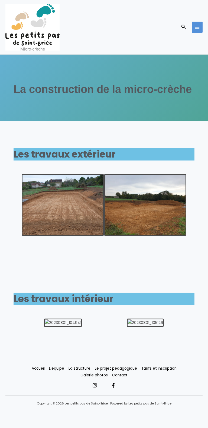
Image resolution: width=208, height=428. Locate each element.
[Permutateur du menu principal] (197, 27)
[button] (183, 27)
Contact (120, 375)
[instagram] (94, 385)
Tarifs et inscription (159, 368)
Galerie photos (94, 375)
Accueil (38, 368)
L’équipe (56, 368)
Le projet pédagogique (116, 368)
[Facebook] (113, 385)
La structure (79, 368)
